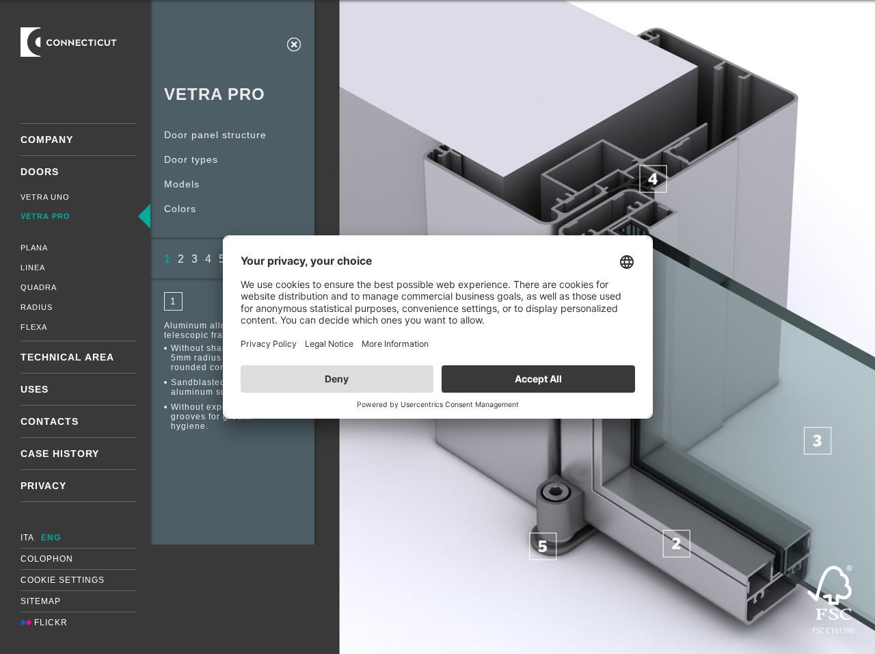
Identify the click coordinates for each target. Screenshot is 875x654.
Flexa (34, 327)
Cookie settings (63, 580)
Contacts (50, 421)
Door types (191, 159)
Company (47, 139)
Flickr (49, 622)
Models (182, 184)
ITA (27, 537)
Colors (180, 208)
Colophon (47, 559)
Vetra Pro (45, 216)
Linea (33, 267)
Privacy (43, 485)
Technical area (67, 357)
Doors (40, 171)
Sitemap (41, 601)
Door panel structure (215, 134)
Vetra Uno (45, 197)
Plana (34, 248)
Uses (35, 389)
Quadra (39, 287)
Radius (37, 307)
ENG (51, 537)
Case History (60, 453)
